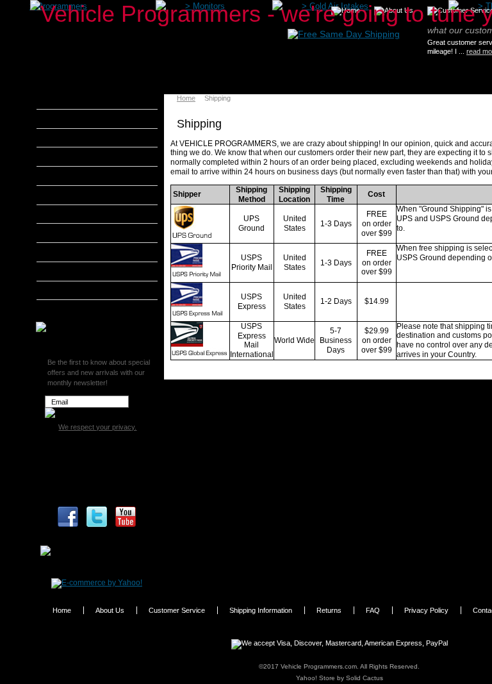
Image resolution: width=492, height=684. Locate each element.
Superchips (73, 308)
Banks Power (77, 137)
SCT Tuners (74, 290)
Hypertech (72, 232)
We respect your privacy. (97, 427)
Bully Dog (70, 156)
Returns (328, 610)
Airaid (63, 118)
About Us (109, 610)
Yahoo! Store (315, 677)
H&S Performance (86, 214)
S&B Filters (73, 271)
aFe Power (72, 99)
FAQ (373, 610)
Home (186, 98)
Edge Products (79, 194)
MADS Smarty (78, 251)
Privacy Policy (426, 610)
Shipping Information (260, 610)
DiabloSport (74, 175)
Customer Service (177, 610)
